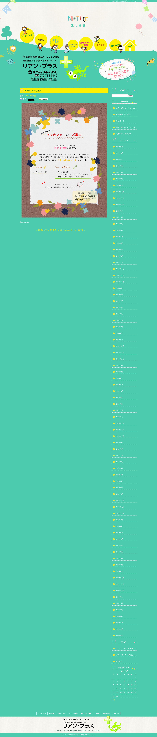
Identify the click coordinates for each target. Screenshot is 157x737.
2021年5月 (119, 545)
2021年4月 (119, 552)
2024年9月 (119, 288)
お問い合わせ (115, 38)
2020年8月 (119, 603)
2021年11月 (120, 507)
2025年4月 (119, 243)
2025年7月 (119, 224)
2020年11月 (120, 584)
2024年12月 (120, 269)
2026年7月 (119, 147)
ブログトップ (124, 90)
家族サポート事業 (85, 38)
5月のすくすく (121, 121)
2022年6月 (119, 462)
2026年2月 (119, 179)
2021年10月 (120, 513)
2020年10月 (120, 590)
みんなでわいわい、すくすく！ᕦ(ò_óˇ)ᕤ (71, 230)
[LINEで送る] (43, 100)
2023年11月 (120, 352)
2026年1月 (119, 185)
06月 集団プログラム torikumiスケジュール (126, 127)
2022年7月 (119, 455)
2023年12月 (120, 346)
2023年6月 (119, 385)
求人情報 (100, 38)
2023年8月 (119, 372)
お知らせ (119, 661)
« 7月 (113, 700)
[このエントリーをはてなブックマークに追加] (21, 100)
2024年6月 (119, 307)
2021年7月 (119, 533)
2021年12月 (120, 500)
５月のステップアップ (123, 134)
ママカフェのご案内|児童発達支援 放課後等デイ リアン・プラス (121, 1)
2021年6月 (119, 539)
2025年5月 (119, 237)
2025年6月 (119, 230)
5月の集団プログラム (123, 114)
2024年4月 (119, 320)
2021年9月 (119, 520)
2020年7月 (119, 610)
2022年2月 (119, 487)
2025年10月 (120, 204)
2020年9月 (119, 597)
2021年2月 (119, 565)
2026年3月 (119, 172)
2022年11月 (120, 430)
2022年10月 (120, 436)
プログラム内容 (71, 38)
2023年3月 (119, 404)
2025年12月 (120, 192)
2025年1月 (119, 262)
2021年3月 (119, 558)
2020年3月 (119, 635)
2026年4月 (119, 166)
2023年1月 (119, 417)
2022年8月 (119, 449)
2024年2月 (119, 333)
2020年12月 (120, 578)
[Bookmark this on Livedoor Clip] (23, 100)
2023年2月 (119, 410)
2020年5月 (119, 623)
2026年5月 (119, 159)
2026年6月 (119, 153)
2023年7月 (119, 378)
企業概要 (41, 38)
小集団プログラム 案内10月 (46, 230)
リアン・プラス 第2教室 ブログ (126, 655)
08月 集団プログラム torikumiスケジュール (126, 108)
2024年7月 (119, 301)
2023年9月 (119, 365)
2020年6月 (119, 616)
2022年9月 (119, 442)
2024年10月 (120, 282)
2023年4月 (119, 397)
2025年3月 (119, 249)
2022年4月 (119, 475)
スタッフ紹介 (56, 38)
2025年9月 (119, 211)
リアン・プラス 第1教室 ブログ (126, 648)
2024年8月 (119, 294)
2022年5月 (119, 468)
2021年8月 (119, 526)
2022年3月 (119, 481)
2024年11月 (120, 275)
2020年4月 (119, 629)
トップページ (27, 38)
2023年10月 (120, 359)
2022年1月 (119, 494)
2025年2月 (119, 256)
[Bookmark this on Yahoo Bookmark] (25, 100)
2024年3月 (119, 327)
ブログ (130, 38)
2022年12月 (120, 423)
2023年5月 (119, 391)
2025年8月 (119, 217)
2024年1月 (119, 340)
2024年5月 (119, 314)
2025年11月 (120, 198)
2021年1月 (119, 571)
